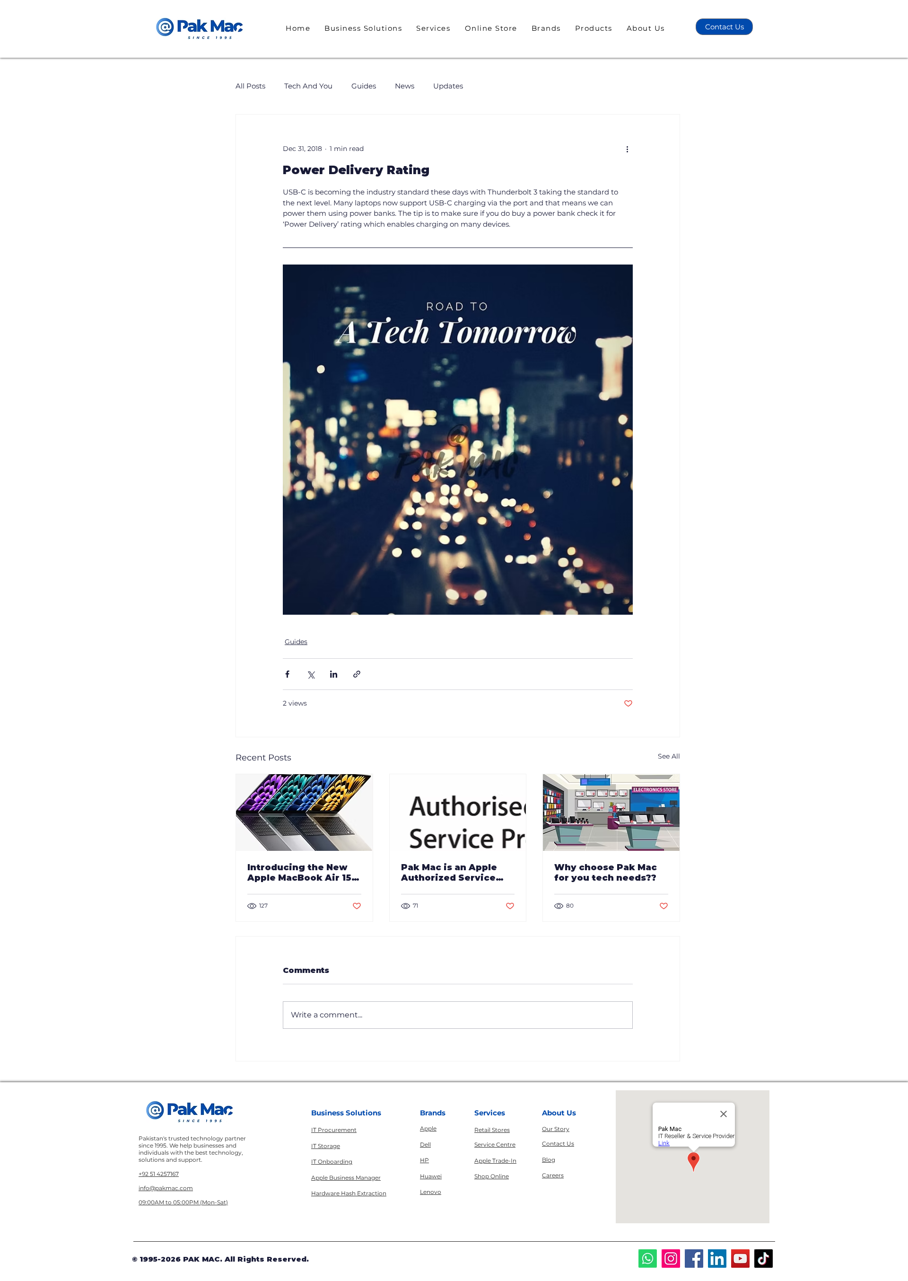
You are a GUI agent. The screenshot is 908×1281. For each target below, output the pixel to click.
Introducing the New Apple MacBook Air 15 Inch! (299, 872)
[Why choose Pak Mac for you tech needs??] (611, 812)
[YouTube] (740, 1258)
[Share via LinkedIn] (333, 674)
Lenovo (430, 1191)
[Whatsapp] (647, 1258)
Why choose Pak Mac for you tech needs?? (605, 872)
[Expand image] (458, 440)
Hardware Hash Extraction (348, 1193)
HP (424, 1160)
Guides (363, 85)
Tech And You (308, 85)
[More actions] (627, 148)
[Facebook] (694, 1258)
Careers (553, 1175)
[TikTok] (763, 1258)
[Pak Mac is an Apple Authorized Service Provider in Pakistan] (458, 812)
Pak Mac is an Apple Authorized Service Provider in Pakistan (451, 872)
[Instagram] (671, 1258)
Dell (425, 1144)
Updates (448, 85)
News (404, 85)
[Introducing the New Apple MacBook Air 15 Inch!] (304, 812)
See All (669, 756)
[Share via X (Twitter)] (310, 674)
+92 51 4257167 (159, 1173)
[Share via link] (356, 674)
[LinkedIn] (717, 1258)
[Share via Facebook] (287, 674)
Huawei (431, 1176)
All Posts (250, 85)
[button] (363, 28)
